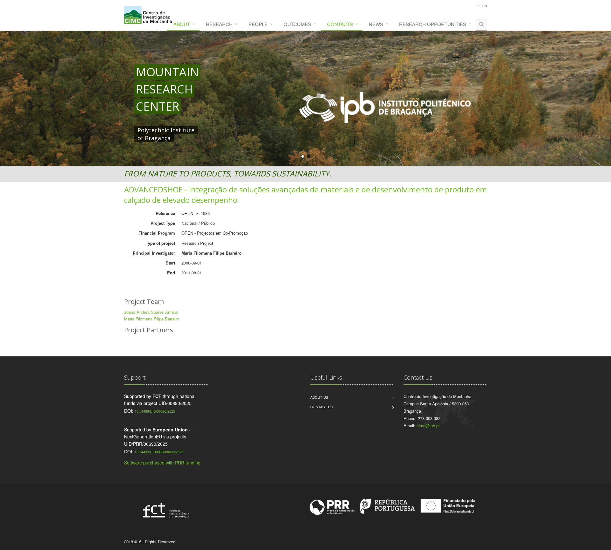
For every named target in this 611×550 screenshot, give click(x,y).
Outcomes (297, 24)
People (258, 24)
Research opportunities (432, 24)
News (376, 24)
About (181, 24)
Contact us (321, 406)
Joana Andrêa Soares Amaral (151, 312)
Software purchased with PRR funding (162, 462)
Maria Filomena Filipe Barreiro (151, 319)
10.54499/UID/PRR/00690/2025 (159, 451)
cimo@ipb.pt (428, 426)
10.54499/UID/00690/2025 (155, 411)
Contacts (340, 24)
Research (219, 24)
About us (319, 397)
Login (481, 5)
